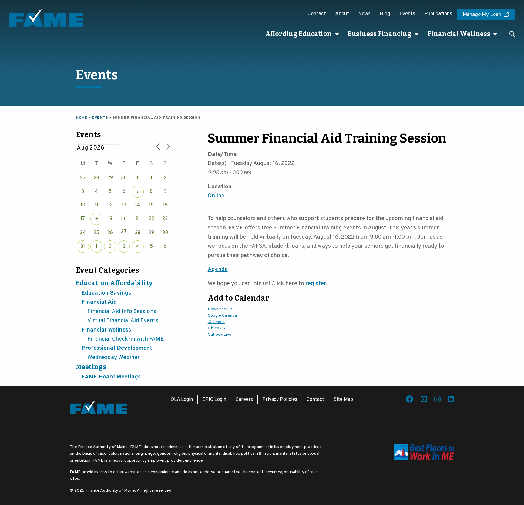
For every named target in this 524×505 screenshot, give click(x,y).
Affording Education (298, 34)
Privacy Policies (279, 400)
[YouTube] (424, 400)
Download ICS (220, 309)
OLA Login (182, 400)
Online (216, 196)
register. (316, 283)
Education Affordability (114, 283)
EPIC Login (214, 400)
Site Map (343, 400)
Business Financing (379, 34)
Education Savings (106, 293)
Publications (438, 14)
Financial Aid (99, 302)
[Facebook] (409, 400)
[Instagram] (437, 400)
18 (96, 219)
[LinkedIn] (451, 400)
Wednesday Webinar (113, 357)
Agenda (218, 269)
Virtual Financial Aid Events (122, 320)
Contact (316, 14)
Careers (244, 400)
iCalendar (216, 322)
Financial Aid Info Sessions (121, 311)
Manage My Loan (482, 15)
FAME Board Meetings (111, 377)
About (342, 14)
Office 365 (218, 328)
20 (124, 219)
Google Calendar (223, 315)
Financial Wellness (459, 34)
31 (82, 247)
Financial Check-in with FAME (125, 339)
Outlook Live (219, 334)
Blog (385, 14)
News (364, 14)
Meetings (91, 367)
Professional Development (117, 348)
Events (407, 14)
